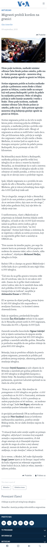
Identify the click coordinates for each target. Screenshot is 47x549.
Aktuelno (6, 10)
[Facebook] (7, 546)
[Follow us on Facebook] (3, 523)
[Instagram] (18, 546)
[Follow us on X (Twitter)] (9, 523)
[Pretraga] (40, 546)
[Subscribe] (31, 523)
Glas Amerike (7, 25)
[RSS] (26, 523)
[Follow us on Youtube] (15, 523)
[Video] (29, 546)
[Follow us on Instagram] (20, 523)
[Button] (41, 34)
